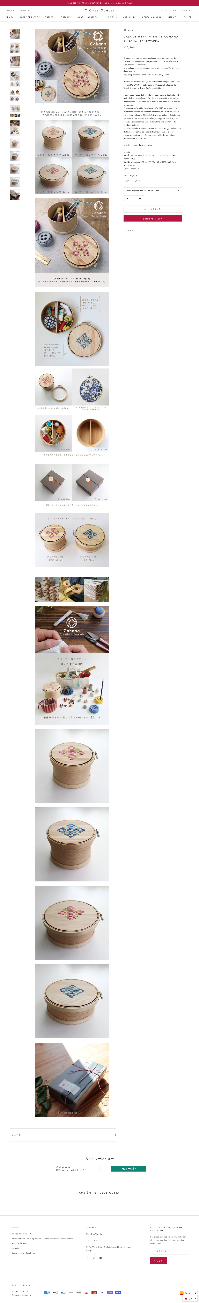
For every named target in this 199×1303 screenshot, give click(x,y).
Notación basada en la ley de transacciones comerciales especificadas (42, 1238)
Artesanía (129, 17)
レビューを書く (129, 1168)
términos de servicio (20, 1243)
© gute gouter (20, 1291)
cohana (128, 30)
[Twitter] (136, 181)
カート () (186, 10)
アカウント (164, 10)
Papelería (111, 17)
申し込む (158, 1261)
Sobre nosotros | (88, 17)
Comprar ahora (152, 218)
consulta (15, 1248)
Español (23, 10)
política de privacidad (21, 1233)
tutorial (66, 17)
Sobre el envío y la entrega (37, 17)
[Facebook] (132, 181)
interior (173, 17)
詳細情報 (130, 230)
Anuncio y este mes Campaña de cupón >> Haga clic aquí (99, 3)
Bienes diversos (152, 17)
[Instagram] (94, 1258)
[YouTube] (101, 1258)
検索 (175, 10)
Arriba (10, 17)
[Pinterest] (140, 181)
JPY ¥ (9, 10)
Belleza (188, 17)
